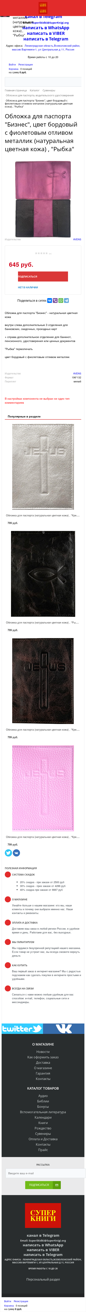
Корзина (13, 68)
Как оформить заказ (43, 1057)
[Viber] (55, 300)
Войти (12, 64)
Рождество (43, 1128)
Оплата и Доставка (43, 1139)
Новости (43, 1052)
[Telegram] (66, 300)
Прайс (43, 1150)
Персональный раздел (43, 1279)
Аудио (43, 1096)
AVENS (77, 239)
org (64, 1240)
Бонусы (43, 1106)
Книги (43, 1123)
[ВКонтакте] (49, 300)
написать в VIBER (43, 1249)
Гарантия (43, 1073)
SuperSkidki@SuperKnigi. (45, 1240)
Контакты (43, 1079)
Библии (43, 1101)
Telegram (50, 1235)
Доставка (43, 1062)
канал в (34, 1235)
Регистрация (25, 64)
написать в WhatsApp (43, 1245)
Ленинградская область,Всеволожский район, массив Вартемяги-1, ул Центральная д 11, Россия (46, 47)
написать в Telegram (45, 39)
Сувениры (43, 1133)
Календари (43, 1117)
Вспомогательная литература (43, 1112)
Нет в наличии (28, 287)
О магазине (43, 1068)
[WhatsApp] (60, 300)
